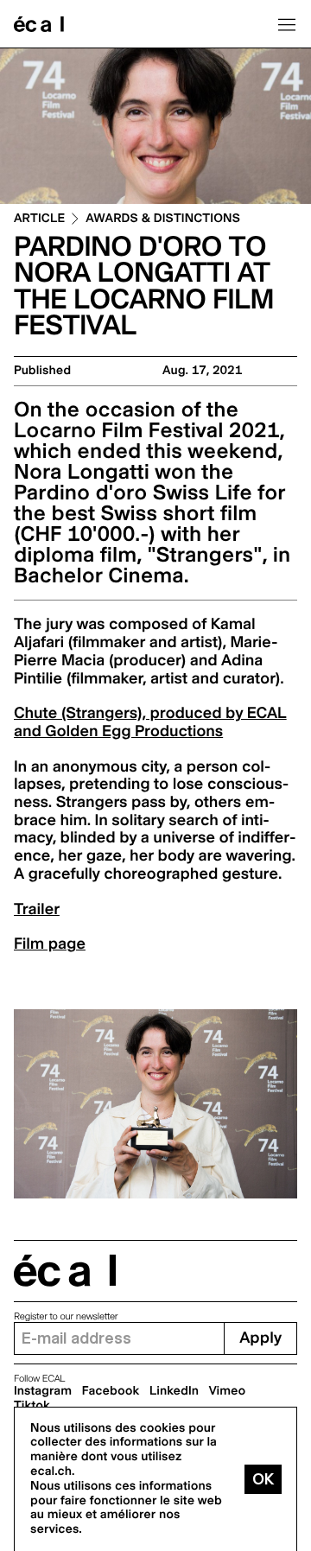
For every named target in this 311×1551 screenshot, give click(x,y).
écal (65, 1271)
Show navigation (287, 24)
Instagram (43, 1391)
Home (39, 24)
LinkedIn (174, 1391)
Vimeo (227, 1391)
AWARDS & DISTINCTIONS (163, 219)
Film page (50, 944)
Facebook (111, 1391)
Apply (260, 1338)
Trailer (37, 909)
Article (39, 219)
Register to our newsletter (65, 1316)
